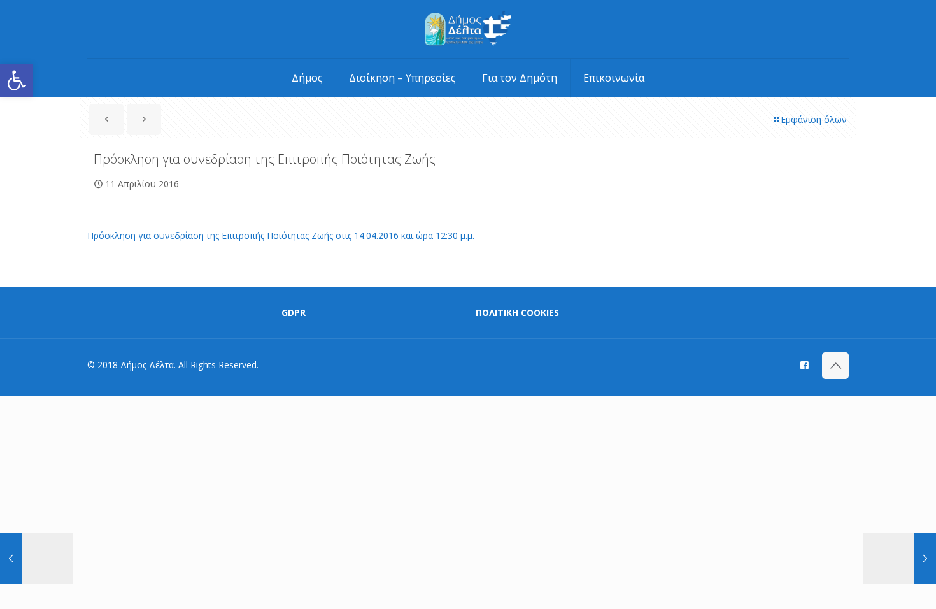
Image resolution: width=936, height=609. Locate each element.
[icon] (804, 364)
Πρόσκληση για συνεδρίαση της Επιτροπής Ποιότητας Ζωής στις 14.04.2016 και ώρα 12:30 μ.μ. (280, 235)
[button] (16, 80)
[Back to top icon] (835, 365)
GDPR (293, 312)
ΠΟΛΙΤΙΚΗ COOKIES (517, 312)
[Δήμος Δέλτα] (468, 29)
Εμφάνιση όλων (814, 119)
